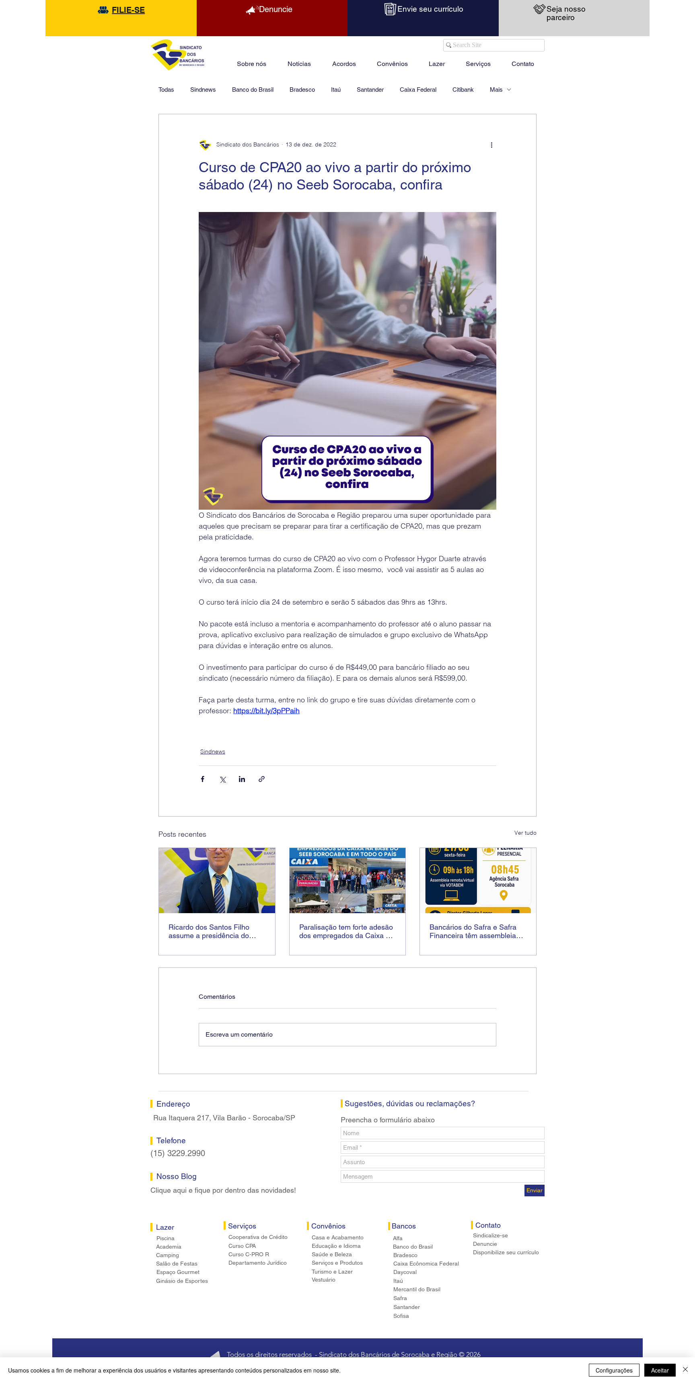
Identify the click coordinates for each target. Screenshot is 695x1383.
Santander (370, 89)
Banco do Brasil (252, 89)
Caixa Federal (418, 89)
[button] (436, 60)
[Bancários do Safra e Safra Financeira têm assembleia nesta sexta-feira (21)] (478, 880)
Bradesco (302, 89)
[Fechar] (685, 1370)
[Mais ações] (491, 145)
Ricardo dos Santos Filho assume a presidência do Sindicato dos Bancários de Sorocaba (212, 931)
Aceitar (660, 1370)
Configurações (614, 1370)
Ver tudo (525, 832)
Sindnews (203, 89)
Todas (166, 89)
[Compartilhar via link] (261, 779)
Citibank (463, 89)
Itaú (336, 89)
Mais (496, 89)
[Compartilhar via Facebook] (202, 779)
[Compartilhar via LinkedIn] (242, 779)
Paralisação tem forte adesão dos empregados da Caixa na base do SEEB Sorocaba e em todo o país (346, 931)
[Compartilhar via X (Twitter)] (222, 779)
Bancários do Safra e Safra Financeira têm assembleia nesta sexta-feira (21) (473, 931)
